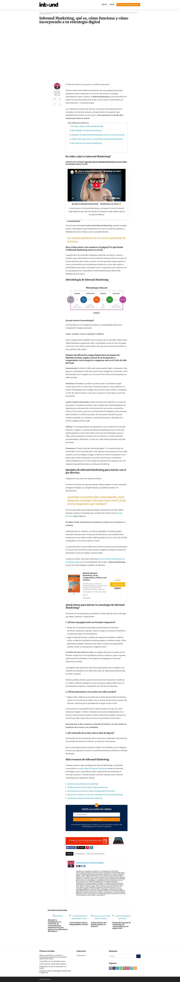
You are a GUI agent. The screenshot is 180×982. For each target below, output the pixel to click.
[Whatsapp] (121, 968)
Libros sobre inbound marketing (95, 854)
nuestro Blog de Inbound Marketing (92, 768)
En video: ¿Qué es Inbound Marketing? (87, 126)
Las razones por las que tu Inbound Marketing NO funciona (91, 791)
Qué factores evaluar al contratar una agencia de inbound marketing (95, 794)
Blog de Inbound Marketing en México (74, 13)
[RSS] (135, 968)
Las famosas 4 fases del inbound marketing (84, 798)
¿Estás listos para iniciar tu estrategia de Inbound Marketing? (97, 139)
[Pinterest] (128, 968)
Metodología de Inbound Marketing (86, 130)
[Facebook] (110, 968)
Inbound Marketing (80, 854)
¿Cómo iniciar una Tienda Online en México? (99, 924)
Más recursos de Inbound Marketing (86, 143)
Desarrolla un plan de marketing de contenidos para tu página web (121, 925)
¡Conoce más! (117, 584)
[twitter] (114, 968)
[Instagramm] (117, 968)
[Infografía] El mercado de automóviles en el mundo (52, 967)
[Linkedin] (131, 968)
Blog (112, 4)
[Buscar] (138, 956)
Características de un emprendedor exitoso (78, 924)
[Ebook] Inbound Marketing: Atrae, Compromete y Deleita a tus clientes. (94, 576)
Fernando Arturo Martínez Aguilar (57, 93)
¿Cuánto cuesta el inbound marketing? (82, 784)
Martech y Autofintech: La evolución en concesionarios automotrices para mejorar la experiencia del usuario (58, 925)
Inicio (104, 4)
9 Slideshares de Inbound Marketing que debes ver (87, 787)
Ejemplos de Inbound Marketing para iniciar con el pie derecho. (98, 135)
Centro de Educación (52, 13)
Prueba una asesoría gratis (129, 5)
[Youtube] (124, 968)
